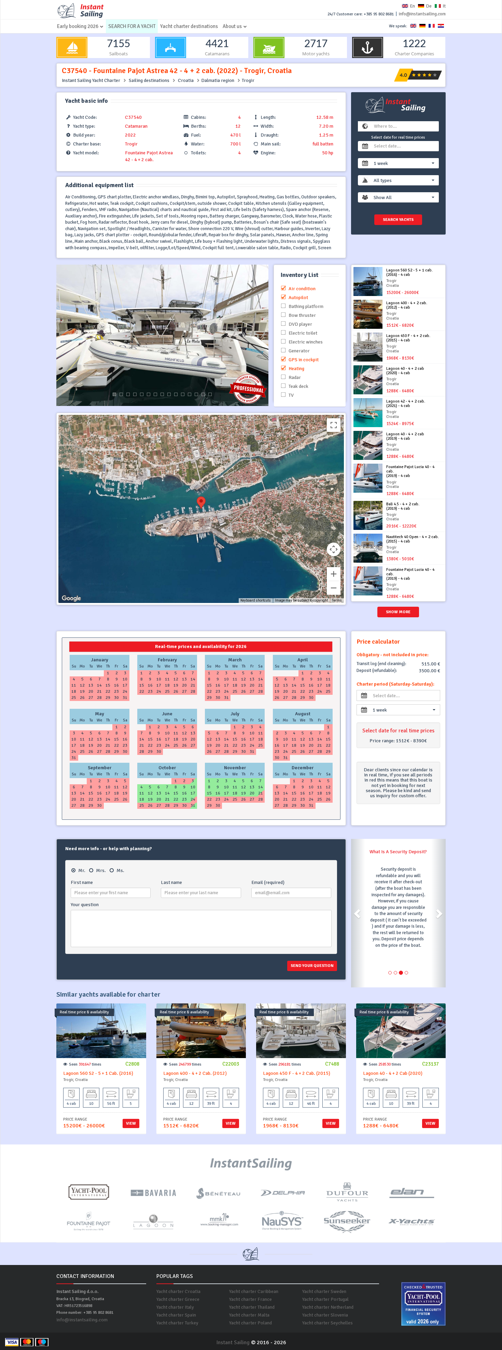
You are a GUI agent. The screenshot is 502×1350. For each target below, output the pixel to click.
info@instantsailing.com (422, 14)
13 (196, 394)
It (444, 6)
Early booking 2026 (77, 26)
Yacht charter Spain (176, 1315)
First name (82, 882)
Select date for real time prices (398, 137)
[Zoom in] (333, 574)
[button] (404, 163)
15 (210, 394)
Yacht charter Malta (249, 1315)
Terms (337, 600)
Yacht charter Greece (177, 1299)
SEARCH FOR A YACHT (131, 26)
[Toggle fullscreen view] (333, 425)
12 (189, 394)
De (429, 6)
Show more (398, 612)
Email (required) (267, 882)
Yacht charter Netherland (327, 1307)
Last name (171, 882)
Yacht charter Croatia (178, 1291)
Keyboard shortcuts (255, 600)
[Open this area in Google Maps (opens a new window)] (71, 598)
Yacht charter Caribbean (253, 1291)
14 (203, 394)
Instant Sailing (233, 1342)
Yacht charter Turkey (177, 1323)
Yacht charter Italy (175, 1307)
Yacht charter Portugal (325, 1299)
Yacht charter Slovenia (325, 1315)
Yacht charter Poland (250, 1323)
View (131, 1123)
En (412, 6)
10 (176, 394)
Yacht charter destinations (189, 26)
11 (182, 394)
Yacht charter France (250, 1299)
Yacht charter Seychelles (327, 1323)
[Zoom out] (333, 588)
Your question (85, 905)
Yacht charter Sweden (324, 1291)
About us (232, 26)
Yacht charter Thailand (252, 1307)
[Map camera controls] (333, 549)
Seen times (85, 1064)
